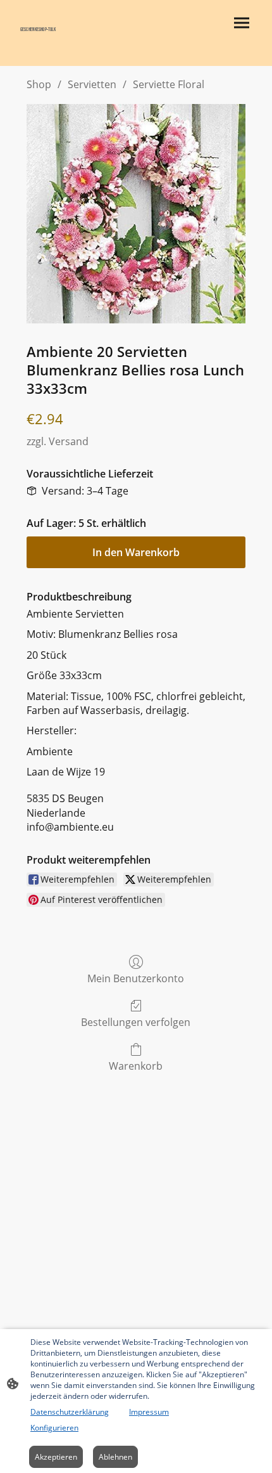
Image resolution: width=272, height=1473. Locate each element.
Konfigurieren (54, 1427)
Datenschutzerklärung (69, 1411)
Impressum (149, 1411)
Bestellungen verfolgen (135, 1022)
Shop (39, 84)
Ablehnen (115, 1456)
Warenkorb (136, 1065)
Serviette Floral (168, 84)
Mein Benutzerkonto (135, 978)
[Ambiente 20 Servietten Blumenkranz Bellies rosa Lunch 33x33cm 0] (136, 213)
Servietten (92, 84)
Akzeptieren (56, 1456)
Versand (69, 441)
